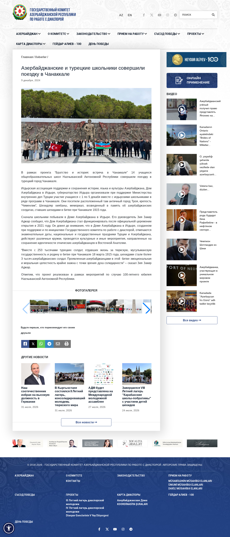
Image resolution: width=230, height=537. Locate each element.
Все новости (85, 422)
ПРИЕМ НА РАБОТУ (131, 34)
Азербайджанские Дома (132, 500)
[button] (146, 309)
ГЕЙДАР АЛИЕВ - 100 (67, 44)
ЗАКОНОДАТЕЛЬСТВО (91, 34)
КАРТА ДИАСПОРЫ (29, 44)
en (130, 15)
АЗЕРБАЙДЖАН (26, 34)
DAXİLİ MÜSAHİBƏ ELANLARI (185, 488)
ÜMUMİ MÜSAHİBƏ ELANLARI (185, 484)
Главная (27, 57)
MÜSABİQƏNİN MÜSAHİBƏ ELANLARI (190, 481)
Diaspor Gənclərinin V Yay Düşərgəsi (87, 515)
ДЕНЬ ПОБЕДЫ (98, 44)
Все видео (191, 320)
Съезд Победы (165, 34)
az (121, 15)
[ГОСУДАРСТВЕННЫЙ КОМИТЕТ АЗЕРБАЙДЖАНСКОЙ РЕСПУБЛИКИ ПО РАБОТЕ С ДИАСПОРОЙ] (20, 11)
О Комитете (57, 34)
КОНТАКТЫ (73, 481)
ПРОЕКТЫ (194, 34)
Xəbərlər (41, 57)
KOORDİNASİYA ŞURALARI (132, 504)
